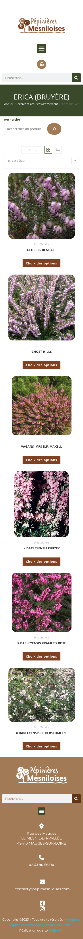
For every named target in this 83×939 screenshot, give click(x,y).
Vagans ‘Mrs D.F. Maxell (41, 446)
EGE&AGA (56, 930)
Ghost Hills (41, 351)
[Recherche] (54, 129)
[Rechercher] (76, 77)
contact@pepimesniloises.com (42, 889)
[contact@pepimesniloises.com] (42, 881)
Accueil (8, 104)
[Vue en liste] (58, 150)
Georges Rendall (41, 250)
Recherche (12, 119)
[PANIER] (41, 64)
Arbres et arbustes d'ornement (37, 104)
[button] (41, 48)
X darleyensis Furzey (41, 548)
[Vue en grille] (48, 150)
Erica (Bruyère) (41, 244)
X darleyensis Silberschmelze (41, 733)
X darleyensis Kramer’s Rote (41, 643)
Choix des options (41, 263)
